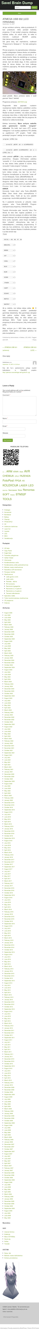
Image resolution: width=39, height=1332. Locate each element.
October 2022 (8, 722)
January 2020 (8, 800)
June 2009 (7, 1102)
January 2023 (8, 715)
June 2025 (7, 646)
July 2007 (7, 1156)
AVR (6, 340)
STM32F (21, 494)
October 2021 (8, 750)
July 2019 (7, 814)
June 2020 (7, 788)
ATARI (16, 471)
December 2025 (9, 632)
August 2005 (8, 1211)
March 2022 (8, 738)
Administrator (14, 337)
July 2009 (7, 1099)
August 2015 (8, 926)
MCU (29, 337)
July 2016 (7, 900)
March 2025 (8, 653)
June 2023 (7, 703)
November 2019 (9, 805)
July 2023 (7, 700)
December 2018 (9, 831)
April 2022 (7, 736)
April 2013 (7, 992)
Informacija (7, 560)
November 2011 (9, 1033)
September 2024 (9, 667)
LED (26, 337)
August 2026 (8, 613)
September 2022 (9, 724)
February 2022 (8, 741)
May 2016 (7, 905)
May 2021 (7, 762)
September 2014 (9, 952)
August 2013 (8, 983)
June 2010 (7, 1073)
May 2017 (7, 876)
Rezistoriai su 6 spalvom (14, 591)
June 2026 (7, 617)
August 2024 (8, 670)
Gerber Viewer (8, 558)
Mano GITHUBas (9, 1237)
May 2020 (7, 791)
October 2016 (8, 893)
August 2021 (8, 755)
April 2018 (7, 850)
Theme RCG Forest (33, 1328)
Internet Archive (9, 1232)
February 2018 (8, 855)
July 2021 (7, 757)
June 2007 (7, 1158)
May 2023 (7, 705)
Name (5, 418)
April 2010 (7, 1078)
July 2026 (7, 615)
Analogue (7, 510)
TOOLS (7, 499)
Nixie (20, 490)
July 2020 (7, 786)
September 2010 (9, 1066)
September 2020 (9, 781)
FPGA (18, 480)
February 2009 (8, 1111)
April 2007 (7, 1163)
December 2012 (9, 1002)
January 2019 (8, 829)
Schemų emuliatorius (11, 1258)
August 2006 (8, 1182)
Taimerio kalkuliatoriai (13, 593)
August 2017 (8, 869)
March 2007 (8, 1166)
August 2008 (8, 1125)
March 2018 (8, 852)
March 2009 (8, 1109)
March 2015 (8, 938)
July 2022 (7, 729)
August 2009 (8, 1097)
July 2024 (7, 672)
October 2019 (8, 807)
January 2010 (8, 1085)
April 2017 (7, 878)
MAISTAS (5, 490)
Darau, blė (7, 1253)
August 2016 (8, 897)
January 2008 (8, 1142)
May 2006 (7, 1189)
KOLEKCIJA (10, 485)
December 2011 (9, 1030)
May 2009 (7, 1104)
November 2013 (9, 976)
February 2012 (8, 1026)
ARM (9, 471)
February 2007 (8, 1168)
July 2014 (7, 957)
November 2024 (9, 663)
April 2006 (7, 1192)
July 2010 (7, 1071)
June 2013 (7, 988)
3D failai (6, 548)
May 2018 (7, 848)
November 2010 (9, 1061)
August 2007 (8, 1154)
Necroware (12, 490)
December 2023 (9, 689)
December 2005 (9, 1201)
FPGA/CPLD (8, 522)
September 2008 (9, 1123)
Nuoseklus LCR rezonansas (13, 570)
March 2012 (8, 1023)
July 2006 (7, 1185)
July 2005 (7, 1213)
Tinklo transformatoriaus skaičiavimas (16, 598)
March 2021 (8, 767)
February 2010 (8, 1083)
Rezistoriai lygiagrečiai (13, 586)
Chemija (6, 519)
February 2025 (8, 655)
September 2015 (9, 924)
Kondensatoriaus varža (11, 562)
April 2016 (7, 907)
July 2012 (7, 1014)
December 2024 (9, 660)
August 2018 (8, 840)
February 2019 (8, 826)
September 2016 (9, 895)
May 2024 (7, 677)
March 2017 (8, 881)
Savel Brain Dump (17, 2)
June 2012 (7, 1016)
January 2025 (8, 658)
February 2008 (8, 1139)
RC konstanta (10, 584)
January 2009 (8, 1113)
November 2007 (9, 1147)
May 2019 (7, 819)
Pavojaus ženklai (9, 572)
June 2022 (7, 731)
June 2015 (7, 931)
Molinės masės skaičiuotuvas (13, 567)
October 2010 (8, 1064)
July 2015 (7, 928)
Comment (6, 395)
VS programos (8, 600)
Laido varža (9, 579)
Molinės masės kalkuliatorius (13, 1255)
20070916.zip (22, 102)
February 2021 (8, 769)
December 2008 (9, 1116)
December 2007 (9, 1144)
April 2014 (7, 964)
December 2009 (9, 1087)
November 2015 (9, 919)
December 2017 (9, 859)
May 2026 (7, 620)
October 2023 (8, 693)
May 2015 (7, 933)
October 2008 (8, 1121)
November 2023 (9, 691)
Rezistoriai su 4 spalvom (14, 589)
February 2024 (8, 684)
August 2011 (8, 1040)
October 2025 (8, 636)
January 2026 (8, 629)
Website (5, 433)
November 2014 (9, 947)
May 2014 (7, 962)
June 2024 (7, 674)
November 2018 (9, 833)
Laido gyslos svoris (12, 577)
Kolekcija (7, 1234)
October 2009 (8, 1092)
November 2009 (9, 1090)
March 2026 (8, 625)
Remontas (29, 490)
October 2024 (8, 665)
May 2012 (7, 1018)
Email (5, 426)
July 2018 (7, 843)
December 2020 (9, 774)
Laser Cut (7, 529)
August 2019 (8, 812)
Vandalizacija (8, 538)
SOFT (6, 494)
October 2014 (8, 950)
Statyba (12, 495)
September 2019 (9, 810)
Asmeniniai (7, 512)
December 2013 (9, 973)
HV (23, 480)
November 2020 (9, 776)
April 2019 (7, 822)
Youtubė (6, 1244)
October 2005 (8, 1206)
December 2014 (9, 945)
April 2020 (7, 793)
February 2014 (8, 969)
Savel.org (7, 1239)
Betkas (22, 337)
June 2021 (7, 760)
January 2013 (8, 999)
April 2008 (7, 1135)
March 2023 (8, 710)
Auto (21, 471)
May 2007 (7, 1161)
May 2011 (7, 1047)
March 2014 (8, 966)
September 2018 (9, 838)
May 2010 (7, 1075)
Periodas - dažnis (11, 581)
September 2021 (9, 753)
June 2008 (7, 1130)
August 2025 (8, 641)
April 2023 (7, 708)
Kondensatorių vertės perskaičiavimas (16, 565)
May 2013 (7, 990)
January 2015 (8, 943)
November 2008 (9, 1118)
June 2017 (7, 874)
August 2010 (8, 1068)
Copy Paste (8, 551)
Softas (6, 1241)
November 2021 (9, 748)
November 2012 (9, 1004)
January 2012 (8, 1028)
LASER (23, 485)
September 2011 (9, 1037)
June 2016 (7, 902)
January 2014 (8, 971)
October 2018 (8, 836)
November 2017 (9, 862)
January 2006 (8, 1199)
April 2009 (7, 1106)
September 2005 (9, 1208)
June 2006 (7, 1187)
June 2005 (7, 1215)
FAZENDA (25, 475)
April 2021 (7, 765)
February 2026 (8, 627)
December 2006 (9, 1173)
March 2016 (8, 909)
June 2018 (7, 845)
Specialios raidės (9, 596)
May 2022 (7, 734)
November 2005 (9, 1204)
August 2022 (8, 727)
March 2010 (8, 1080)
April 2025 (7, 651)
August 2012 (8, 1011)
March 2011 (8, 1052)
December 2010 (9, 1059)
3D (3, 472)
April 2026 (7, 622)
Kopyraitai (15, 1317)
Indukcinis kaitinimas (11, 526)
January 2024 (8, 686)
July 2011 (7, 1042)
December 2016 (9, 888)
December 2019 (9, 803)
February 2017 (8, 883)
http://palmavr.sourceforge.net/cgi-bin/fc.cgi (16, 372)
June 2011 (7, 1045)
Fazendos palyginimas (11, 555)
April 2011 (7, 1049)
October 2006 (8, 1177)
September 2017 (9, 867)
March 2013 (8, 995)
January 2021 (8, 772)
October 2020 (8, 779)
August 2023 (8, 698)
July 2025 (7, 644)
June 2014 (7, 959)
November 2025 (9, 634)
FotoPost (8, 480)
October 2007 (8, 1149)
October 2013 (8, 978)
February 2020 (8, 798)
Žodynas (7, 603)
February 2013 (8, 997)
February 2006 (8, 1196)
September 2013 (9, 981)
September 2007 (9, 1151)
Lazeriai (6, 531)
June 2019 (7, 817)
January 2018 (8, 857)
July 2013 (7, 985)
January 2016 (8, 914)
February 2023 (8, 712)
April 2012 (7, 1021)
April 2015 (7, 935)
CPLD (17, 476)
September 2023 (9, 696)
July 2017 (7, 871)
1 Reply (34, 340)
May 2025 (7, 648)
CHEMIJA (8, 476)
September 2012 (9, 1009)
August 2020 (8, 784)
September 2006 (9, 1180)
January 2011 (8, 1056)
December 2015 (9, 916)
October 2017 (8, 864)
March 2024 (8, 682)
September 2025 (9, 639)
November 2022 (9, 719)
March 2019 (8, 824)
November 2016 (9, 890)
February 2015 (8, 940)
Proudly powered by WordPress (17, 1328)
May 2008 (7, 1132)
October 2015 (8, 921)
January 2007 (8, 1170)
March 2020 (8, 795)
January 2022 (8, 743)
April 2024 (7, 679)
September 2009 (9, 1094)
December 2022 (9, 717)
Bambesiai (7, 515)
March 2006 (8, 1194)
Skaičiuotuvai (8, 574)
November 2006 (9, 1175)
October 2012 (8, 1007)
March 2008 (8, 1137)
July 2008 (7, 1128)
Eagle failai (7, 553)
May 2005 (7, 1218)
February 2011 (8, 1054)
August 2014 (8, 954)
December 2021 (9, 746)
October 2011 (8, 1035)
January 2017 (8, 886)
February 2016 (8, 912)
